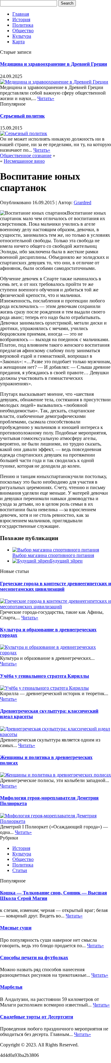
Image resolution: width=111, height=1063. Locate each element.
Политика (22, 25)
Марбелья (11, 987)
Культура (21, 36)
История (21, 19)
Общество (23, 30)
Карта (18, 41)
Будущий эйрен (66, 560)
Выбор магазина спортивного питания (53, 555)
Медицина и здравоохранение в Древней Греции (53, 64)
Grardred (82, 202)
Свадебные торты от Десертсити (36, 1016)
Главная (20, 14)
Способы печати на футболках (34, 957)
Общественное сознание (25, 155)
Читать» (45, 98)
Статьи (19, 870)
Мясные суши (15, 927)
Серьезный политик (22, 116)
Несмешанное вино (24, 161)
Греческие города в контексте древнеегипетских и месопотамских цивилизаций (55, 586)
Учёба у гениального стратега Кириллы (44, 676)
